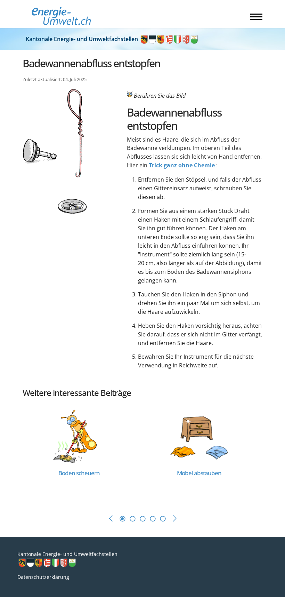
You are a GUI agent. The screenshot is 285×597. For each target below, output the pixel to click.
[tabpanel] (82, 453)
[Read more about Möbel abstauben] (199, 435)
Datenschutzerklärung (43, 577)
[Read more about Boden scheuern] (79, 435)
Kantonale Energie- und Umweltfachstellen (82, 39)
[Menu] (256, 16)
